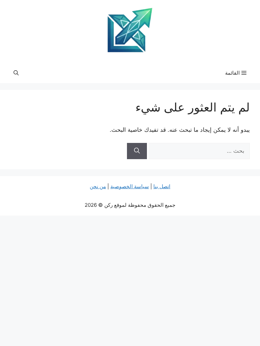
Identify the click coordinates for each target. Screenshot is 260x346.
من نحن (98, 186)
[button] (16, 73)
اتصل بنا (161, 186)
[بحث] (137, 151)
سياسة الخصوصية (129, 186)
